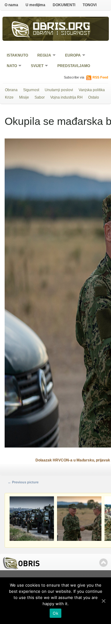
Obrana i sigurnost (62, 33)
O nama (11, 5)
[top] (103, 562)
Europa (71, 55)
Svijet (35, 66)
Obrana (11, 90)
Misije (24, 97)
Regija (42, 55)
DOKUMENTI (64, 5)
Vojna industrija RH (66, 97)
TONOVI (90, 5)
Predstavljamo (73, 66)
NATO (10, 66)
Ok (55, 613)
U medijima (35, 5)
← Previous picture (23, 482)
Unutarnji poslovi (59, 90)
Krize (9, 97)
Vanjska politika (92, 90)
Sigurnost (31, 90)
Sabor (40, 97)
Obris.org (61, 27)
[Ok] (103, 601)
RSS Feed (100, 77)
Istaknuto (17, 55)
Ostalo (93, 97)
